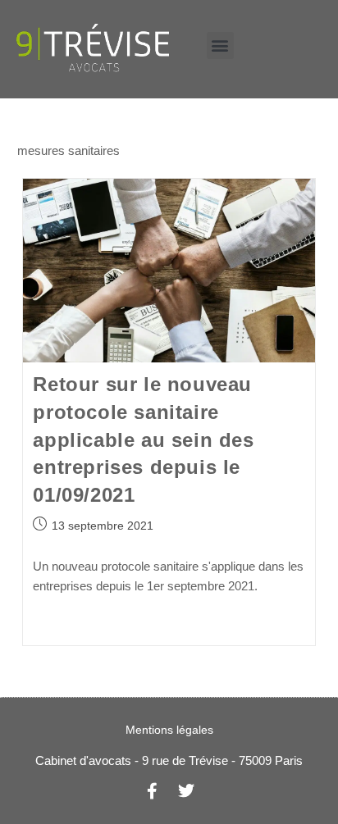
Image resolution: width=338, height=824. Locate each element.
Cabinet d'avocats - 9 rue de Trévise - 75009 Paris (169, 760)
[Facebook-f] (152, 791)
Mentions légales (169, 729)
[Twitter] (186, 791)
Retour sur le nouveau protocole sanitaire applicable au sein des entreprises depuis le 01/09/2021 (143, 439)
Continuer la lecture (84, 625)
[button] (220, 45)
